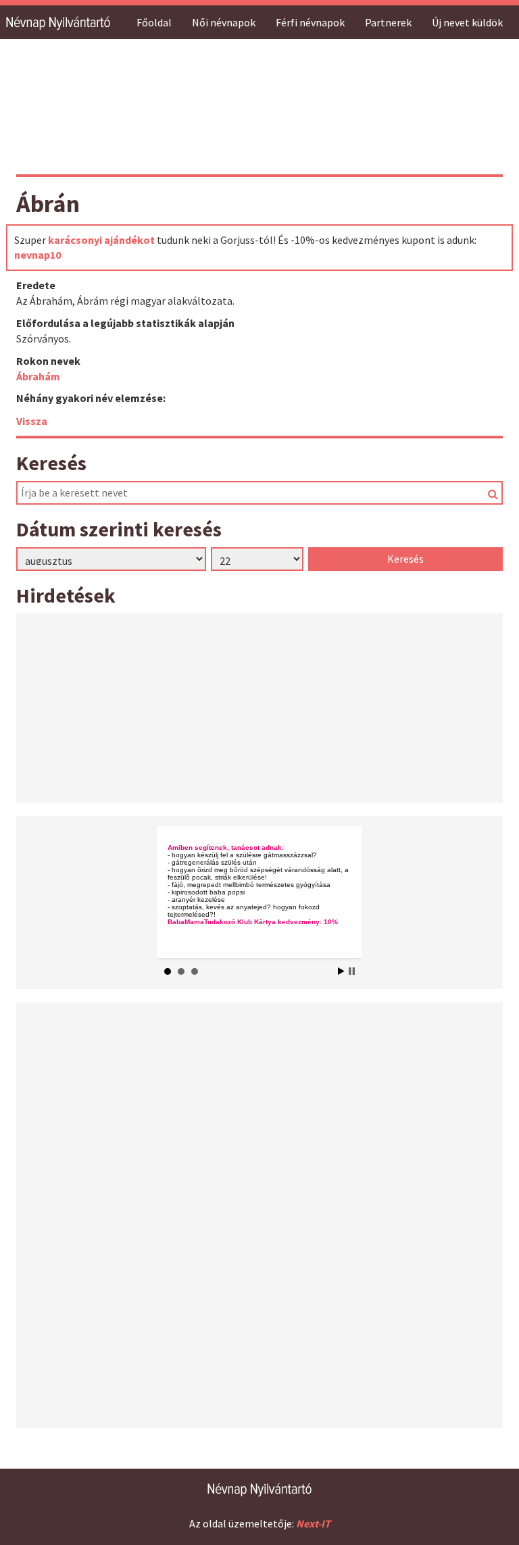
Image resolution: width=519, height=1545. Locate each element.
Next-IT (313, 1523)
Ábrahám (38, 376)
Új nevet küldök (467, 22)
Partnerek (388, 22)
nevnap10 (37, 254)
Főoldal (154, 22)
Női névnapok (223, 22)
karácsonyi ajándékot (101, 240)
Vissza (31, 421)
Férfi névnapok (310, 22)
